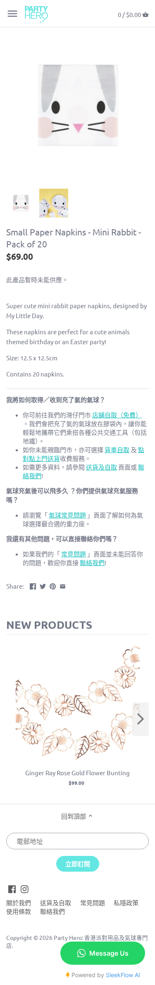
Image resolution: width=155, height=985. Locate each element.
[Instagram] (25, 888)
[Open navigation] (12, 13)
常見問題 (92, 902)
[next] (140, 719)
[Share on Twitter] (43, 585)
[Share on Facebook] (33, 585)
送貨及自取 (55, 902)
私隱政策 (126, 902)
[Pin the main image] (53, 585)
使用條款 (18, 911)
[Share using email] (63, 585)
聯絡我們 (52, 911)
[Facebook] (12, 888)
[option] (20, 203)
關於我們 (18, 902)
